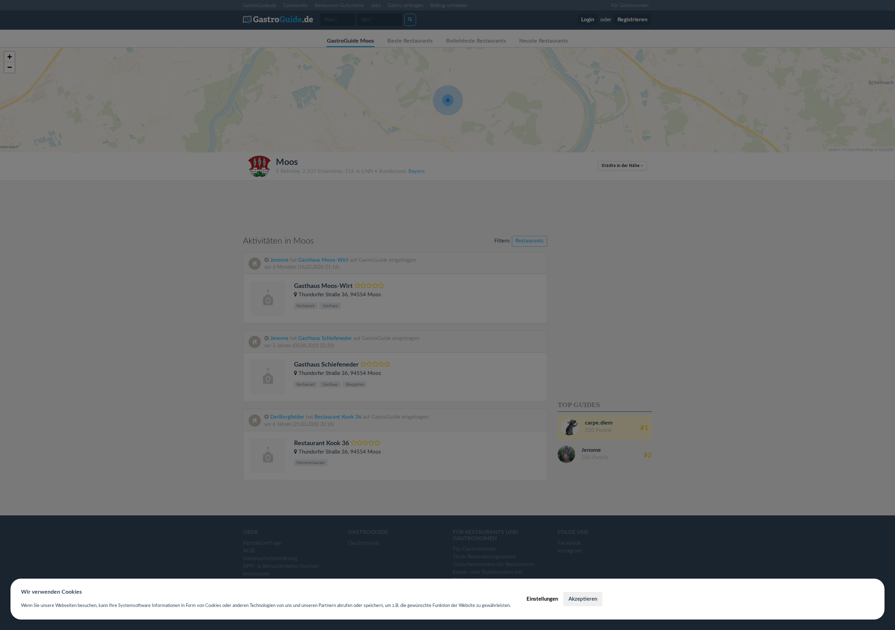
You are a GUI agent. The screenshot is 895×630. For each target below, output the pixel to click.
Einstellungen (542, 599)
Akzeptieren (582, 599)
